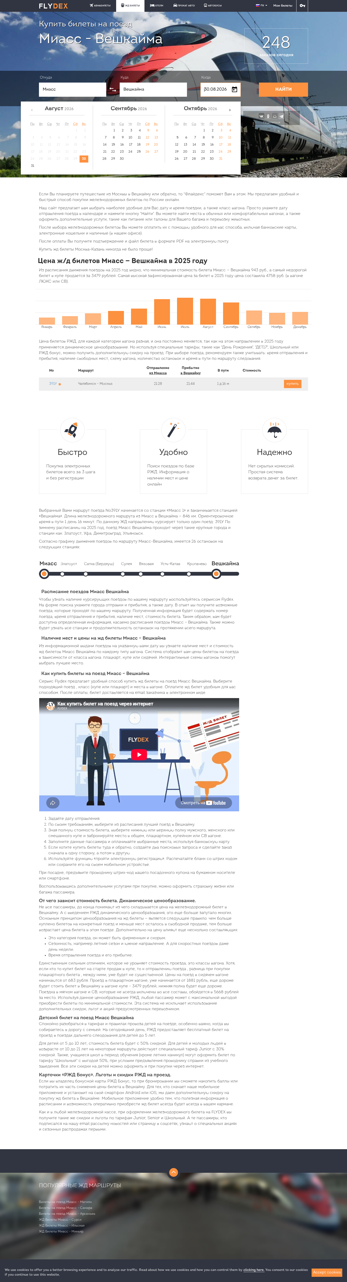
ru (263, 5)
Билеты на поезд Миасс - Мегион (65, 1202)
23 (122, 152)
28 (104, 159)
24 (130, 152)
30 (84, 159)
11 (139, 137)
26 (147, 152)
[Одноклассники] (268, 116)
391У (53, 384)
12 (147, 137)
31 (32, 166)
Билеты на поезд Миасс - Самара (65, 1208)
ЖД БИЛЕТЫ (132, 5)
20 (156, 145)
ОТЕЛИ (159, 5)
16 (122, 145)
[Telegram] (281, 116)
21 (104, 152)
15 (113, 145)
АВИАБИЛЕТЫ (102, 5)
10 (130, 137)
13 (156, 137)
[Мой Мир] (275, 116)
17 (130, 145)
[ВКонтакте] (261, 116)
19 (147, 145)
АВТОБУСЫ (215, 5)
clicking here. (254, 1270)
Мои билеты (282, 6)
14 (104, 145)
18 (139, 145)
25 (139, 152)
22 (113, 152)
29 (113, 159)
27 (156, 152)
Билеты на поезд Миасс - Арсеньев (67, 1214)
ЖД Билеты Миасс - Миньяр (61, 1231)
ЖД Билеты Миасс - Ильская (62, 1226)
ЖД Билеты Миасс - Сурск (60, 1220)
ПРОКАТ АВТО (186, 5)
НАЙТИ (283, 89)
